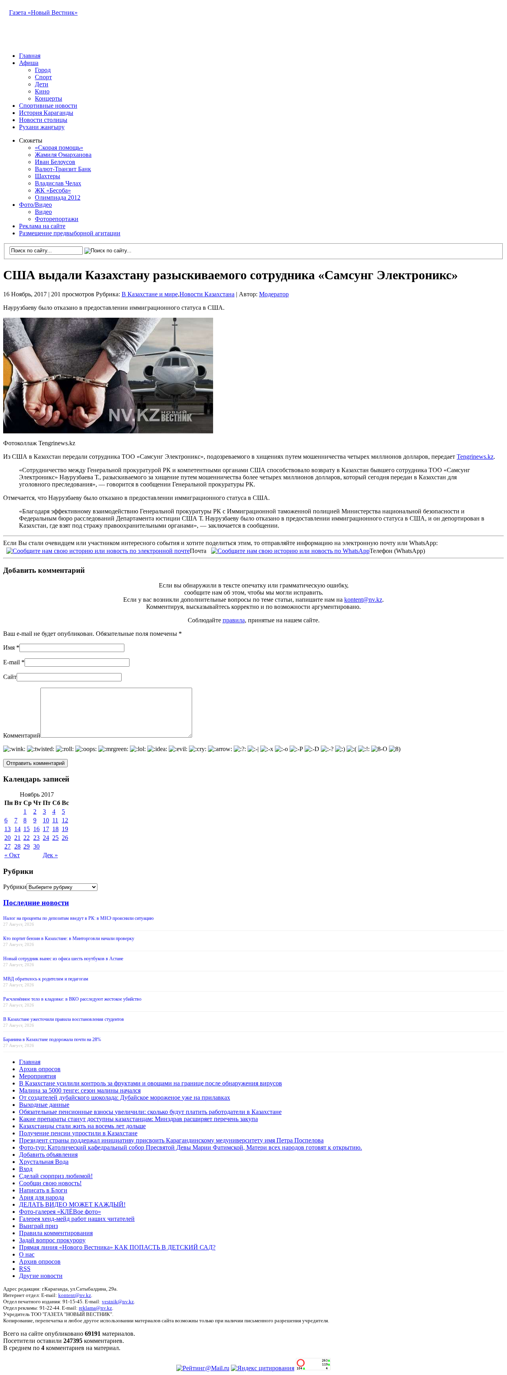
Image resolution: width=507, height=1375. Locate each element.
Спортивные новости (48, 105)
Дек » (50, 855)
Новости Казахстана (206, 294)
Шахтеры (47, 176)
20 (7, 837)
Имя (9, 647)
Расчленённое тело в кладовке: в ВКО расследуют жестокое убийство (72, 999)
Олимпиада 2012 (57, 197)
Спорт (43, 77)
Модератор (274, 294)
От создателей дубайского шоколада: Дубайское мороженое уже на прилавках (124, 1097)
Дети (41, 84)
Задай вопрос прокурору (52, 1240)
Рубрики (15, 886)
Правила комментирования (56, 1233)
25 (55, 837)
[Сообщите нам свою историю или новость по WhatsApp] (290, 550)
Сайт (10, 676)
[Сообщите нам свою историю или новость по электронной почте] (98, 550)
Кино (42, 91)
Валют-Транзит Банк (63, 169)
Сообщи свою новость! (50, 1183)
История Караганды (46, 112)
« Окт (12, 855)
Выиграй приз (38, 1225)
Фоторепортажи (56, 218)
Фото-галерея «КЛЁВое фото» (60, 1211)
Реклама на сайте (42, 226)
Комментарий (21, 735)
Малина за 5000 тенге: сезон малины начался (80, 1090)
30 (36, 846)
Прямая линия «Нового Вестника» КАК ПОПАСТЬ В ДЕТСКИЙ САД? (117, 1247)
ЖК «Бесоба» (53, 190)
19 (65, 829)
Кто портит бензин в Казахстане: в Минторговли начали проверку (68, 938)
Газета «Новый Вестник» (43, 12)
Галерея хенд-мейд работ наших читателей (77, 1218)
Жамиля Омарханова (63, 154)
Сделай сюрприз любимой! (56, 1176)
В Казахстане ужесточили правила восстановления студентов (63, 1019)
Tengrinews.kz (475, 456)
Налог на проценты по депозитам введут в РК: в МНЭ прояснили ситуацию (78, 918)
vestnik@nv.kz (118, 1301)
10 (46, 820)
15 (26, 829)
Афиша (28, 62)
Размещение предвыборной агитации (69, 233)
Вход (25, 1168)
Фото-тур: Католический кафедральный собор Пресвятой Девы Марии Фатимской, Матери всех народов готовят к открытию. (190, 1147)
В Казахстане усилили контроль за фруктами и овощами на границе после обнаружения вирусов (150, 1083)
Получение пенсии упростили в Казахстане (78, 1133)
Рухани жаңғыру (42, 127)
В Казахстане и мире (150, 294)
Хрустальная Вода (44, 1161)
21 (17, 837)
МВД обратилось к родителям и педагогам (45, 979)
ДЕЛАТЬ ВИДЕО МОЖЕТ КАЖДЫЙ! (72, 1204)
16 (36, 829)
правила (234, 620)
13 (7, 829)
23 (36, 837)
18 (55, 829)
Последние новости (36, 902)
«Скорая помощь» (59, 147)
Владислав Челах (58, 183)
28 (17, 846)
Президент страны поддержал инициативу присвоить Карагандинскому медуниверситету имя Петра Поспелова (171, 1140)
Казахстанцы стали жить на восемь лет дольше (82, 1126)
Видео (43, 211)
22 (26, 837)
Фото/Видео (35, 204)
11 (55, 820)
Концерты (48, 98)
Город (43, 70)
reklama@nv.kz (95, 1308)
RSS (24, 1268)
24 (46, 837)
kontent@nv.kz (363, 599)
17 (46, 829)
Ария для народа (41, 1197)
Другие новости (41, 1275)
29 (26, 846)
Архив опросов (40, 1069)
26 (65, 837)
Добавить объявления (48, 1154)
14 (17, 829)
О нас (26, 1254)
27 (7, 846)
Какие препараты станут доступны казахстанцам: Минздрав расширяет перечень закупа (138, 1119)
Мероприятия (37, 1076)
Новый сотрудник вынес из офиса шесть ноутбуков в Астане (63, 958)
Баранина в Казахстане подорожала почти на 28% (52, 1039)
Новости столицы (43, 119)
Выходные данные (44, 1104)
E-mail (11, 662)
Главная (29, 55)
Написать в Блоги (43, 1190)
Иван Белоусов (55, 161)
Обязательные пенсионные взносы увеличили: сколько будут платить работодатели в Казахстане (150, 1111)
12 (65, 820)
